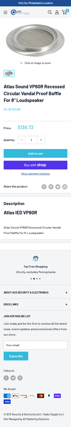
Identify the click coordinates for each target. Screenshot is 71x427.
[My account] (57, 12)
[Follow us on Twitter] (13, 377)
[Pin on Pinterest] (51, 186)
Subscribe (16, 356)
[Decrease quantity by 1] (21, 140)
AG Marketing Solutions (36, 419)
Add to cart (35, 153)
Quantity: (9, 140)
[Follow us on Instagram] (20, 377)
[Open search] (50, 12)
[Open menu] (5, 12)
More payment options (35, 173)
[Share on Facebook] (44, 186)
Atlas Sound (12, 109)
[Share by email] (64, 186)
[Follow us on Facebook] (6, 377)
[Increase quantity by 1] (41, 140)
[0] (64, 12)
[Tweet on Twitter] (57, 186)
